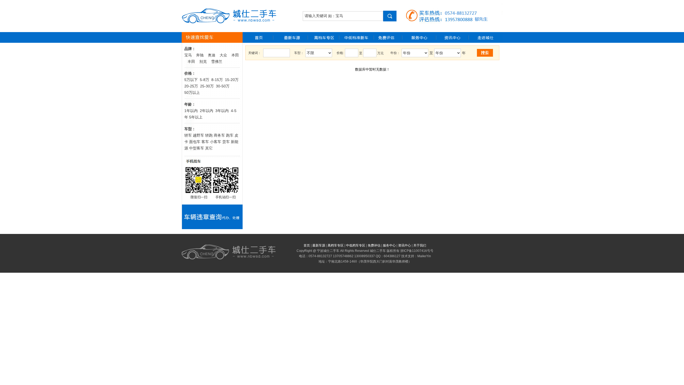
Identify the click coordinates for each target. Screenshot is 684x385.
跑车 (230, 135)
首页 (307, 245)
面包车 (194, 142)
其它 (209, 148)
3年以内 (222, 111)
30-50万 (223, 86)
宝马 (188, 55)
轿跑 (209, 135)
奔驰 (200, 55)
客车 (205, 142)
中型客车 (196, 148)
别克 (203, 61)
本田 (235, 55)
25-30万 (207, 86)
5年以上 (196, 117)
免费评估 (374, 245)
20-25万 (191, 86)
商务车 (219, 135)
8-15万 (217, 80)
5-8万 (204, 80)
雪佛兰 (216, 61)
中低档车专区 (355, 245)
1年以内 (191, 111)
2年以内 (206, 111)
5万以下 (191, 80)
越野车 (198, 135)
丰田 (191, 61)
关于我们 (419, 245)
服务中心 (389, 245)
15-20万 (232, 80)
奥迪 (211, 55)
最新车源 (318, 245)
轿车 (188, 135)
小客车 (215, 142)
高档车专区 (336, 245)
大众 (223, 55)
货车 (226, 142)
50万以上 (192, 92)
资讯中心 (404, 245)
